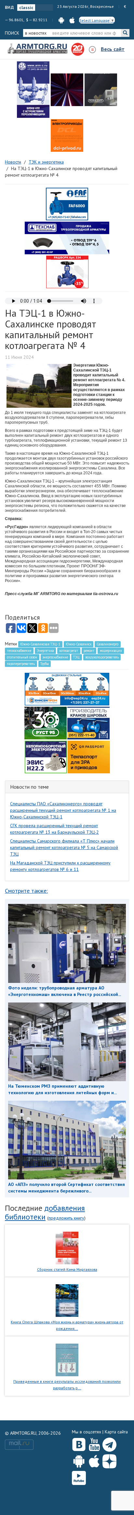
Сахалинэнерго (107, 644)
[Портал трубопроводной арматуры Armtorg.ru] (38, 49)
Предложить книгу (66, 1218)
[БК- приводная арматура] (67, 135)
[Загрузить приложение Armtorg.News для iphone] (94, 1460)
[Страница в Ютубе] (94, 1443)
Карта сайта (116, 1432)
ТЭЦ (76, 657)
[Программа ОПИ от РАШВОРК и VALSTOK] (67, 272)
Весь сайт (113, 49)
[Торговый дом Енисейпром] (67, 688)
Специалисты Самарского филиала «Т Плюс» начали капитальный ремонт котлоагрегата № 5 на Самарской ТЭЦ (64, 847)
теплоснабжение (19, 650)
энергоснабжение (55, 657)
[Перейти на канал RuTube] (79, 1476)
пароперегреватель (21, 663)
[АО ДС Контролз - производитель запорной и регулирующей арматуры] (67, 89)
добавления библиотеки (45, 1212)
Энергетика (45, 650)
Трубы (44, 663)
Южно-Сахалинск (78, 644)
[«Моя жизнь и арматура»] (67, 1300)
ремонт (89, 650)
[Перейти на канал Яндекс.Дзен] (109, 1460)
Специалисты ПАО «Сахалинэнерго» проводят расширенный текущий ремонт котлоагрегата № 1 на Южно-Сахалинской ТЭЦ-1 (63, 810)
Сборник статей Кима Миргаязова (67, 1269)
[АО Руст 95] (45, 722)
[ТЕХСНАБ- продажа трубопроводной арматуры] (67, 238)
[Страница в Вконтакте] (79, 1443)
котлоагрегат (68, 650)
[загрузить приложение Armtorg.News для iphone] (72, 19)
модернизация (111, 650)
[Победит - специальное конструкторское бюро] (101, 89)
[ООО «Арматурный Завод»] (33, 89)
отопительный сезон (22, 657)
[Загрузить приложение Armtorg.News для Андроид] (79, 1460)
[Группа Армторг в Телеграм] (109, 1443)
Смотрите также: (26, 890)
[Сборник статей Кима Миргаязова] (67, 1247)
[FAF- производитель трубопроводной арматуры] (67, 204)
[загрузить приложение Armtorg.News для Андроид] (61, 19)
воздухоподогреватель (102, 657)
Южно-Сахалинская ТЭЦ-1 (40, 644)
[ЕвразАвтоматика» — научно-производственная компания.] (46, 756)
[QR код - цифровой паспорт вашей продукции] (89, 756)
